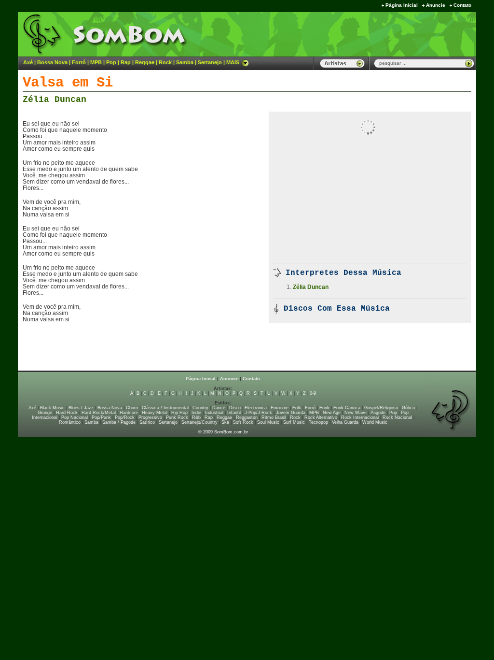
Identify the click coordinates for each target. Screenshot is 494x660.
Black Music (52, 407)
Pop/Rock (125, 417)
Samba (184, 62)
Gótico (408, 407)
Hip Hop (179, 412)
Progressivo (150, 417)
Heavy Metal (154, 412)
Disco (235, 407)
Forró (79, 62)
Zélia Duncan (54, 99)
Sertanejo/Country (199, 422)
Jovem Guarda (290, 412)
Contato (462, 5)
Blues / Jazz (81, 407)
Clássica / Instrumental (165, 407)
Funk (324, 407)
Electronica (256, 407)
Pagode (377, 412)
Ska (225, 422)
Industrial (214, 412)
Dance (218, 407)
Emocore (279, 407)
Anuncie (435, 5)
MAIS (232, 62)
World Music (374, 422)
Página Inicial (401, 5)
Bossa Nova (52, 62)
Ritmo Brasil (273, 417)
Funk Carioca (346, 407)
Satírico (147, 422)
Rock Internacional (360, 417)
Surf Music (294, 422)
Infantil (234, 412)
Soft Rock (243, 422)
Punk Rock (177, 417)
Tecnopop (318, 422)
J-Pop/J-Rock (258, 412)
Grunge (45, 412)
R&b (196, 417)
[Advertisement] (356, 33)
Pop (111, 62)
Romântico (70, 422)
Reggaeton (247, 417)
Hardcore (129, 412)
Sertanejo (210, 62)
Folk (296, 407)
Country (200, 407)
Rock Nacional (397, 417)
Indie (196, 412)
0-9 (313, 393)
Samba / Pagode (119, 422)
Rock (165, 62)
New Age (332, 412)
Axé (28, 62)
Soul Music (268, 422)
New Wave (355, 412)
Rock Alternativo (320, 417)
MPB (96, 62)
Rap (126, 62)
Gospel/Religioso (381, 407)
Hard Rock (67, 412)
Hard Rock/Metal (99, 412)
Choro (132, 407)
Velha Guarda (345, 422)
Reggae (144, 62)
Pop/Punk (101, 417)
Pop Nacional (74, 417)
